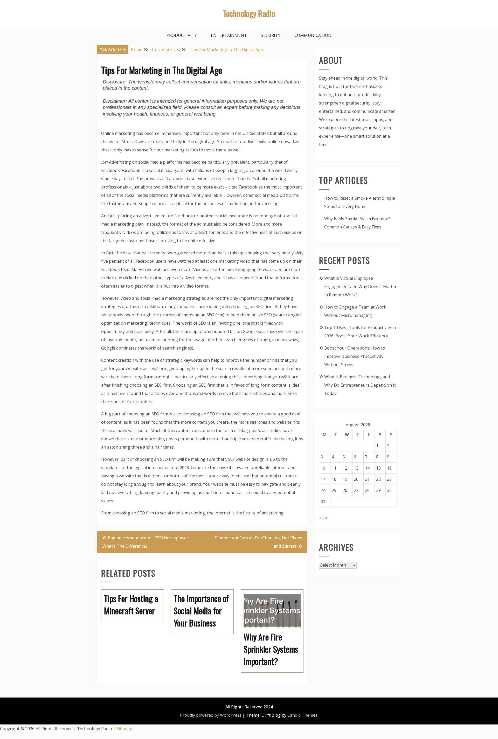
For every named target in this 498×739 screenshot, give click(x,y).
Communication (312, 35)
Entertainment (229, 35)
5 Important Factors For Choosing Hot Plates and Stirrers (258, 542)
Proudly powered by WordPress (210, 715)
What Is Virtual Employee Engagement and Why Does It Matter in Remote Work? (360, 286)
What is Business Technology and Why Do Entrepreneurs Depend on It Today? (360, 385)
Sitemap (124, 728)
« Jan (323, 517)
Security (270, 35)
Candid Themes (302, 715)
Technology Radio (249, 13)
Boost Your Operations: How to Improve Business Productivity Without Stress (354, 356)
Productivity (182, 35)
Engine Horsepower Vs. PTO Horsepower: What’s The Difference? (145, 542)
